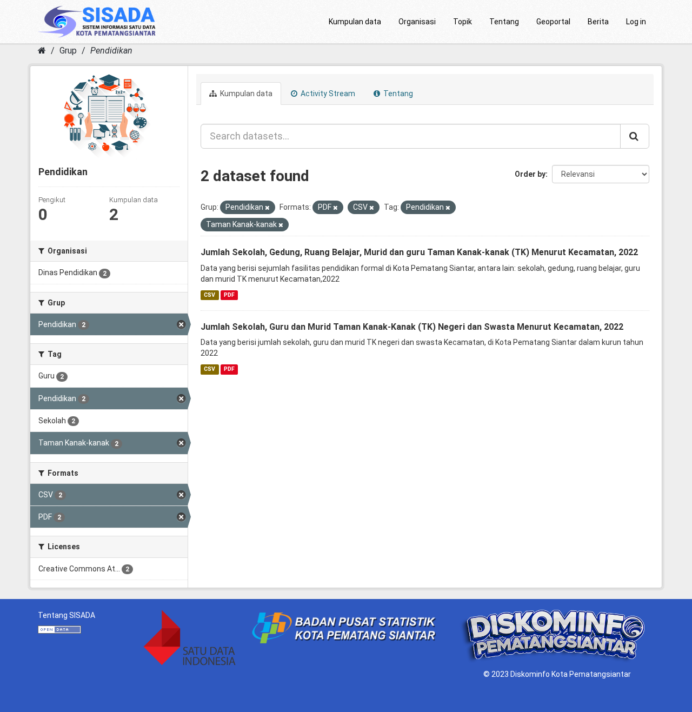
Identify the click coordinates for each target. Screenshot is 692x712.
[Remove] (267, 207)
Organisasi (417, 21)
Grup (68, 50)
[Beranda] (42, 50)
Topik (462, 21)
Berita (598, 21)
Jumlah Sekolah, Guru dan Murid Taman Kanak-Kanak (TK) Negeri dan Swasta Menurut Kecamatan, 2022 (412, 327)
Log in (636, 21)
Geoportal (553, 21)
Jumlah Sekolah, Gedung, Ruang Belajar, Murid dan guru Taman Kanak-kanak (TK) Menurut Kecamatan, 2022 (419, 252)
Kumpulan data (355, 21)
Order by (530, 174)
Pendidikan (111, 50)
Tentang (504, 21)
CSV (209, 294)
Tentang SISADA (66, 615)
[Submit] (634, 136)
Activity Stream (327, 93)
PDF (229, 294)
